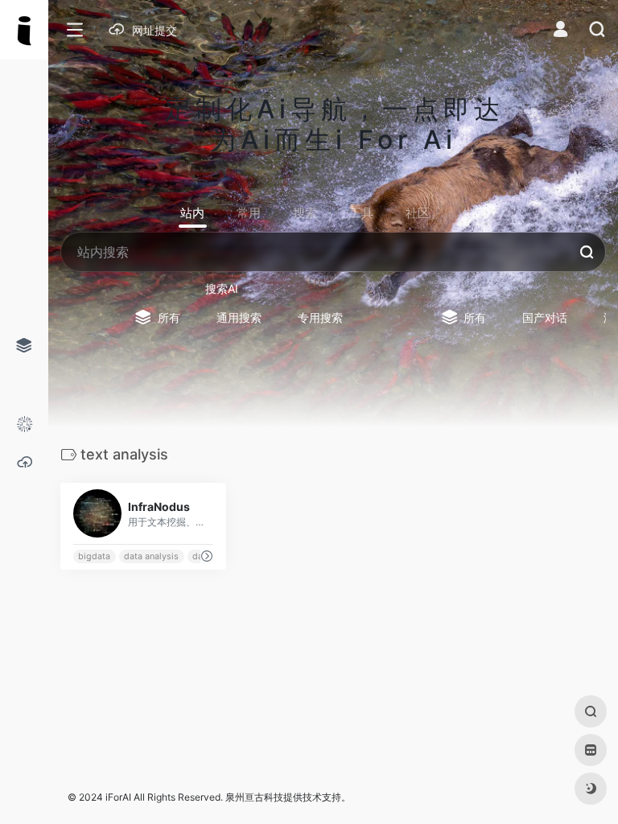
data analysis (151, 556)
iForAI (118, 797)
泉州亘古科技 (254, 797)
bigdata (94, 556)
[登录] (560, 31)
